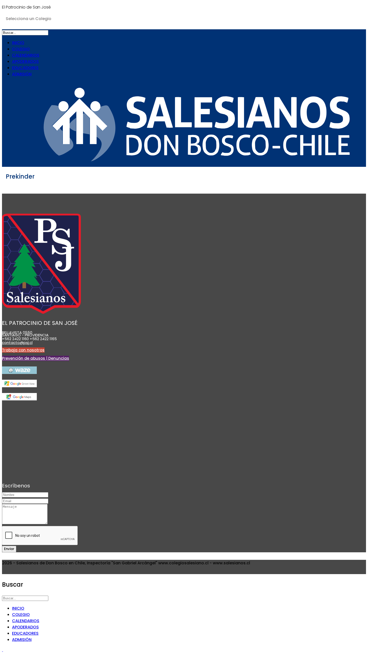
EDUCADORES (25, 68)
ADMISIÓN (22, 74)
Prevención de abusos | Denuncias (35, 358)
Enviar (9, 549)
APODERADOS (25, 61)
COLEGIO (21, 49)
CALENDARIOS (25, 55)
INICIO (18, 43)
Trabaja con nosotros (23, 350)
